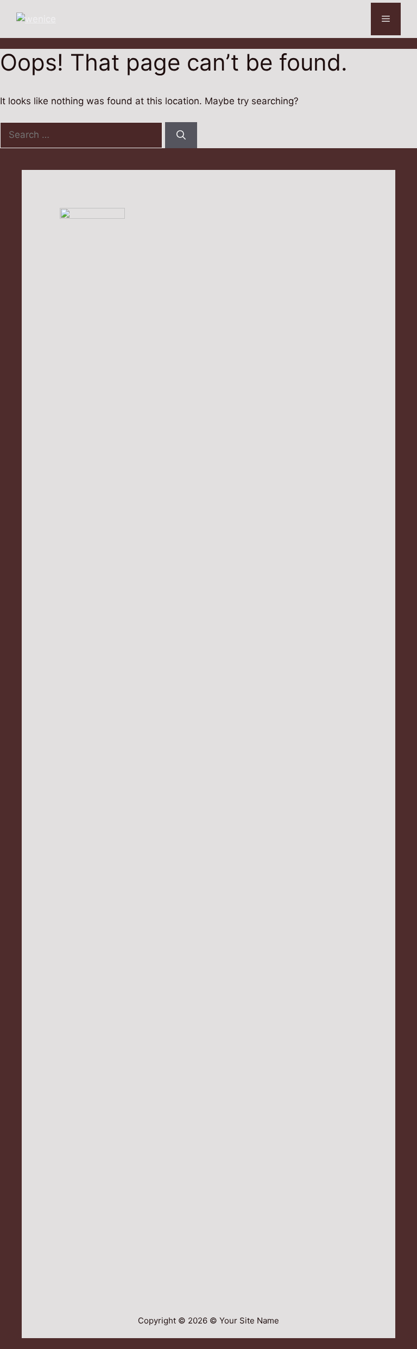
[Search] (181, 135)
